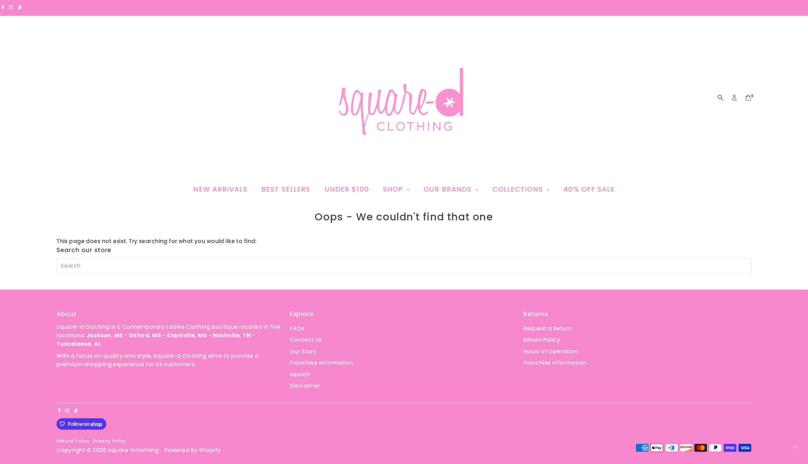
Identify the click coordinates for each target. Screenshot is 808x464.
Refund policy (73, 441)
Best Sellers (285, 189)
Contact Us (306, 340)
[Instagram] (11, 7)
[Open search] (720, 98)
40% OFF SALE (589, 189)
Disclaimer (305, 386)
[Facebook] (3, 7)
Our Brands (449, 189)
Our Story (303, 351)
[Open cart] (748, 98)
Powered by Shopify (192, 450)
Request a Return (547, 328)
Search (300, 374)
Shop (394, 189)
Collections (518, 189)
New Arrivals (220, 189)
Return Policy (541, 340)
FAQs (297, 328)
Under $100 (346, 189)
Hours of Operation (550, 351)
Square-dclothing (134, 450)
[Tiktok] (19, 7)
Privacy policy (109, 441)
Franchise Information (321, 363)
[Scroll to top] (795, 446)
